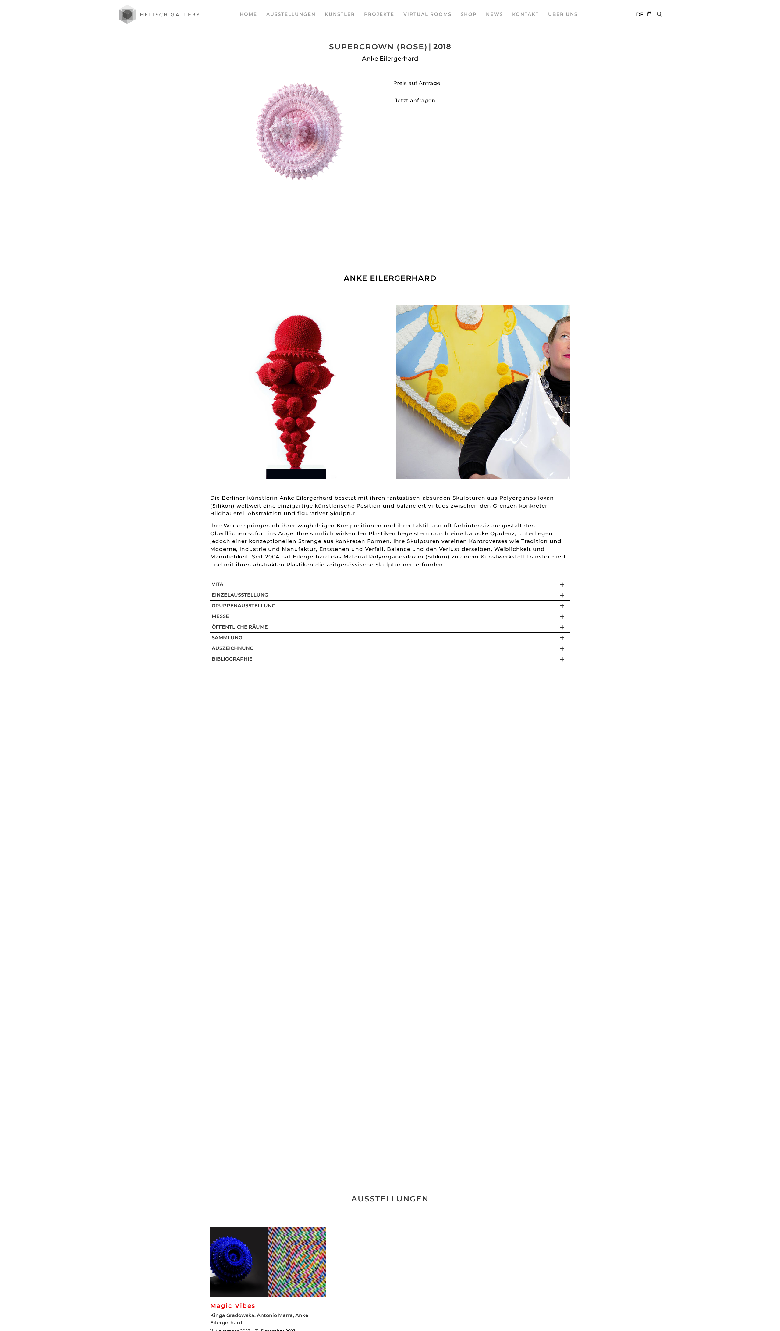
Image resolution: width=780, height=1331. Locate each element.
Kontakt (525, 14)
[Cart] (648, 14)
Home (248, 14)
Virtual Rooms (427, 14)
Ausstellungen (291, 14)
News (494, 14)
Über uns (563, 14)
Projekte (379, 14)
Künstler (340, 14)
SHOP (469, 14)
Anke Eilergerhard (390, 58)
